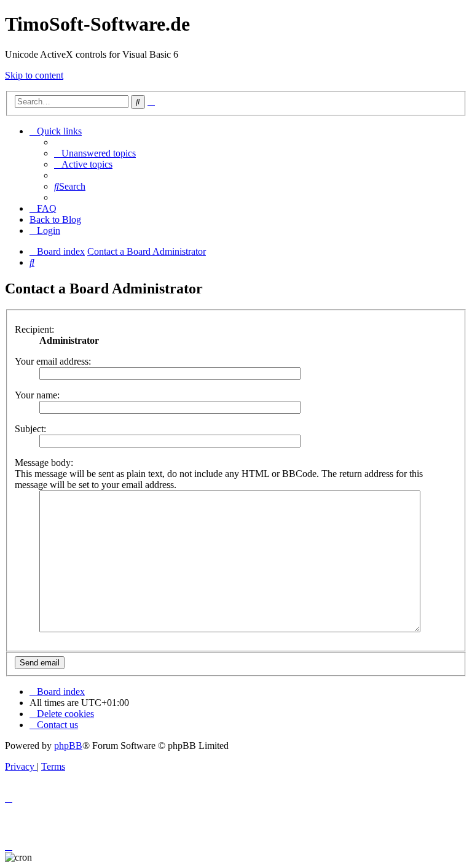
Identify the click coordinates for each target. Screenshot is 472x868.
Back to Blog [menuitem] (55, 219)
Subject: (30, 429)
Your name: (37, 395)
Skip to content (34, 75)
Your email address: (53, 361)
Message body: (44, 462)
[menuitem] (95, 153)
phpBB (68, 745)
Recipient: (34, 329)
